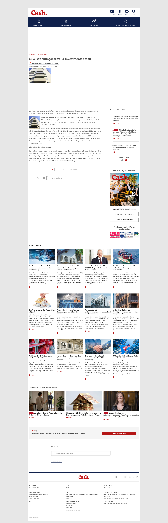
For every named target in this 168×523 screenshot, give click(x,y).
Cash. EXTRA (107, 487)
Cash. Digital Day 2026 (110, 492)
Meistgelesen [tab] (121, 109)
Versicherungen (38, 25)
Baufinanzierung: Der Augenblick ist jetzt (42, 311)
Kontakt (68, 499)
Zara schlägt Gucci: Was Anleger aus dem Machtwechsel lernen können (125, 118)
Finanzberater (94, 25)
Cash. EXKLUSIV (108, 490)
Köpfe (30, 501)
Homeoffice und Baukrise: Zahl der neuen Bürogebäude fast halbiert (69, 358)
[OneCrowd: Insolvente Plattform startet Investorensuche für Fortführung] (42, 256)
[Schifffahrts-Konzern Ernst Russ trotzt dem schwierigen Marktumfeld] (126, 256)
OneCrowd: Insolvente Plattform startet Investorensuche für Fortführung (41, 268)
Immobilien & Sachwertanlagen (125, 25)
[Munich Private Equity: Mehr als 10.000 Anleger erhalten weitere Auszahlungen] (98, 256)
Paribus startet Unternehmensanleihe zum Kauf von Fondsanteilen (98, 312)
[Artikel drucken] (37, 178)
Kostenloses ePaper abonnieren (124, 214)
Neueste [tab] (112, 109)
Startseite (73, 169)
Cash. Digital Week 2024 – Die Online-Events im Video (119, 494)
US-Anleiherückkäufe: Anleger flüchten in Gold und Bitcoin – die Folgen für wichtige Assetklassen (124, 133)
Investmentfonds (66, 25)
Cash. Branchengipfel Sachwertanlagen (116, 499)
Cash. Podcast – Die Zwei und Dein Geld (115, 503)
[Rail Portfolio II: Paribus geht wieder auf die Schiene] (42, 346)
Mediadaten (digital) (72, 501)
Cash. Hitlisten (108, 501)
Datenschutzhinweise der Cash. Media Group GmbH (82, 494)
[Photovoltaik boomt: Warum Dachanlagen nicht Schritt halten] (70, 300)
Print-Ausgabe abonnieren (124, 220)
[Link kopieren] (31, 178)
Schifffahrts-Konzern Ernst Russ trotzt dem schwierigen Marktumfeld (125, 268)
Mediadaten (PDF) (71, 503)
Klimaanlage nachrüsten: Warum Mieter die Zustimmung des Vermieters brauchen (70, 268)
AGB (67, 492)
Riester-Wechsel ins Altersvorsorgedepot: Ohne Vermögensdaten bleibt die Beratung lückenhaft (121, 415)
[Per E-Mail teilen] (44, 178)
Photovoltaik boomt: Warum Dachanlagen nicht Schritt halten (124, 147)
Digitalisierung (33, 496)
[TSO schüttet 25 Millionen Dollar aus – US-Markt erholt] (126, 346)
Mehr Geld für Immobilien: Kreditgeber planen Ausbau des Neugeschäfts (125, 312)
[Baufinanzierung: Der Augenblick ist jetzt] (42, 300)
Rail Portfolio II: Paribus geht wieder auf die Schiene (40, 357)
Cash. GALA (107, 496)
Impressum (69, 496)
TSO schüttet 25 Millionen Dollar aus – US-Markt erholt (126, 357)
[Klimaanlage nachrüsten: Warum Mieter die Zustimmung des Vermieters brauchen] (70, 256)
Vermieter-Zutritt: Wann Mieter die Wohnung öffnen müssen (45, 414)
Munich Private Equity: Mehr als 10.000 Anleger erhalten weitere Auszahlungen (97, 268)
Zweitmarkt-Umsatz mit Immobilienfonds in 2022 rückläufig (94, 358)
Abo (67, 487)
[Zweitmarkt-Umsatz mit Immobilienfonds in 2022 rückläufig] (98, 346)
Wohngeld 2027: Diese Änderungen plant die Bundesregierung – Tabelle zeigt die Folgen (83, 414)
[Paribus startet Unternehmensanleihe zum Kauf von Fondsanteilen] (98, 300)
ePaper (68, 490)
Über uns (69, 508)
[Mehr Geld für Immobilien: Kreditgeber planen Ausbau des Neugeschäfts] (126, 300)
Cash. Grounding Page (73, 510)
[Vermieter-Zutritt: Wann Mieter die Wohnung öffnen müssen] (46, 401)
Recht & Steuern (34, 499)
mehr (117, 123)
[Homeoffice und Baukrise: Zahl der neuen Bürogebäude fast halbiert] (70, 346)
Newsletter (69, 505)
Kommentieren (56, 178)
